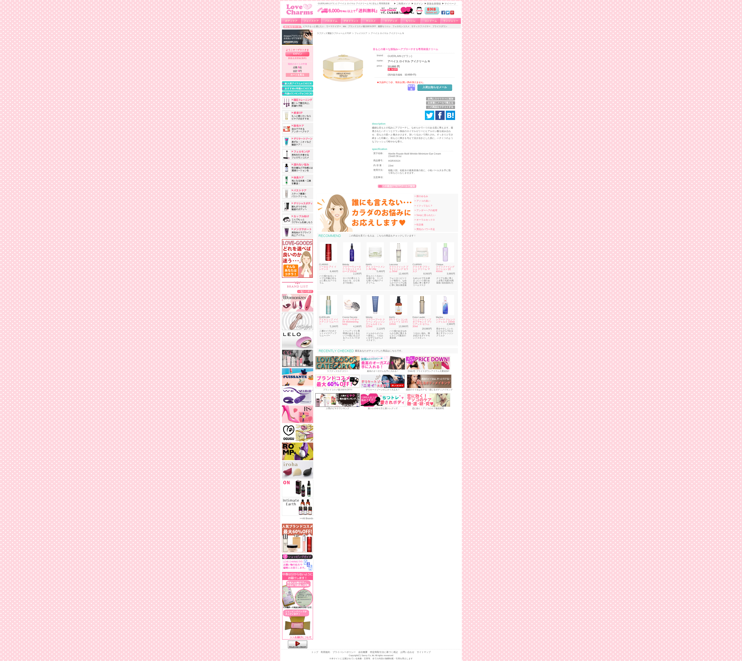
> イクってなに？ (423, 205)
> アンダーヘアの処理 (425, 210)
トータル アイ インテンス (327, 267)
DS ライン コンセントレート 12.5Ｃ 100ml (398, 321)
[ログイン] (297, 54)
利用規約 (326, 652)
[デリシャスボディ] (297, 206)
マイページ (450, 3)
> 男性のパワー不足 (424, 229)
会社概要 (363, 652)
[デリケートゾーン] (297, 142)
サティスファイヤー (421, 26)
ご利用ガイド (403, 3)
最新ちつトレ (384, 26)
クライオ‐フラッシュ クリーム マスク (421, 269)
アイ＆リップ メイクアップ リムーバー (328, 321)
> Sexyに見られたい (425, 215)
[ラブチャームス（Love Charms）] (300, 15)
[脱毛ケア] (297, 129)
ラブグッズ (391, 21)
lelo (345, 26)
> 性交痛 (418, 224)
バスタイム (331, 21)
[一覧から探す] (305, 291)
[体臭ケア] (297, 180)
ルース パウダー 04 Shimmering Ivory (350, 321)
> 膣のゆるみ (421, 196)
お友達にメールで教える (440, 102)
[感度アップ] (297, 116)
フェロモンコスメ (401, 26)
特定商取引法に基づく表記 (384, 652)
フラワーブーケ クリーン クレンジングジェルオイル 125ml (375, 323)
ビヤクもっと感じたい (314, 26)
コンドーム (431, 21)
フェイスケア (311, 21)
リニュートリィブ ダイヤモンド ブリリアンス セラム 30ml (422, 323)
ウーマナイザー (334, 26)
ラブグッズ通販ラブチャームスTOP (334, 33)
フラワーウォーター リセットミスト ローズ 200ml (352, 269)
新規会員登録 (434, 3)
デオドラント (351, 21)
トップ (315, 652)
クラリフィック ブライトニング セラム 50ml (398, 269)
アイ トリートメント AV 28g (375, 267)
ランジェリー (450, 21)
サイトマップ (424, 652)
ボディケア (291, 21)
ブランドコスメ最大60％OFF (362, 26)
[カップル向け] (297, 219)
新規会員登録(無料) (297, 58)
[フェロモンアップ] (297, 155)
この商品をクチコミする (440, 107)
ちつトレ (411, 21)
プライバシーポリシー (344, 652)
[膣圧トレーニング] (297, 103)
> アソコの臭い (422, 201)
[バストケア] (297, 193)
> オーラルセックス (424, 219)
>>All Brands (306, 518)
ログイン (419, 3)
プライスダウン (439, 26)
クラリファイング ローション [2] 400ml (445, 269)
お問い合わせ (407, 652)
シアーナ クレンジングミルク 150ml (445, 320)
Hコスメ (371, 21)
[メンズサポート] (297, 232)
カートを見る (297, 74)
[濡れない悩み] (297, 167)
